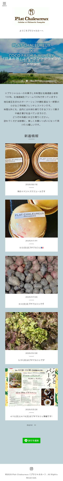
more (30, 425)
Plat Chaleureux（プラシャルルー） (29, 474)
